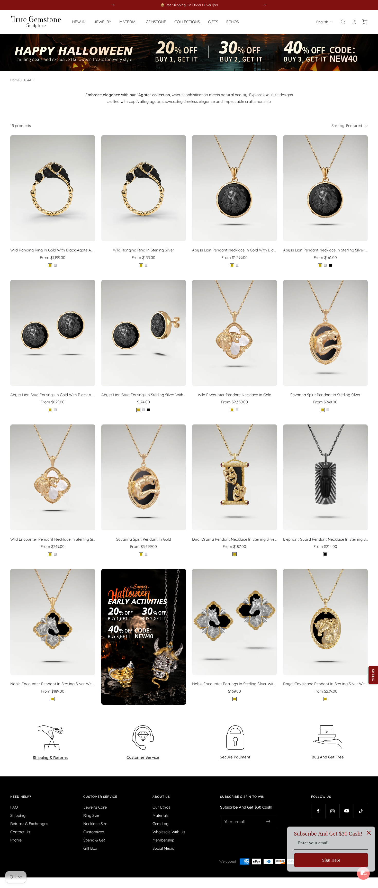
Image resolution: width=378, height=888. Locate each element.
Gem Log (160, 823)
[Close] (369, 833)
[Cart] (365, 21)
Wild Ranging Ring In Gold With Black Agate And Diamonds (52, 250)
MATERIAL (128, 21)
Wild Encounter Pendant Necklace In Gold (234, 394)
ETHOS (232, 21)
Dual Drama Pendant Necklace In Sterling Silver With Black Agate (234, 539)
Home (15, 80)
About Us (161, 797)
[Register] (268, 821)
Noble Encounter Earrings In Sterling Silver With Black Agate (234, 683)
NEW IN (79, 21)
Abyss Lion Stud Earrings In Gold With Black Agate (52, 394)
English (322, 22)
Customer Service (100, 797)
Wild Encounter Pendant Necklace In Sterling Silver (52, 539)
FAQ (14, 807)
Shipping (17, 815)
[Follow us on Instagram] (332, 811)
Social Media (163, 848)
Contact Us (20, 831)
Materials (160, 815)
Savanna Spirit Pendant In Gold (143, 539)
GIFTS (213, 21)
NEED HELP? (20, 797)
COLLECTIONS (187, 21)
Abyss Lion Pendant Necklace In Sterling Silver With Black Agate (325, 250)
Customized (93, 831)
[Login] (354, 22)
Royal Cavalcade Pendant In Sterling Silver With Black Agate (325, 683)
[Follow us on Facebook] (318, 811)
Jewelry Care (95, 807)
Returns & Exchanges (29, 823)
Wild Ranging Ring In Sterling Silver (143, 250)
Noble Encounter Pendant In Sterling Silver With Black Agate (52, 683)
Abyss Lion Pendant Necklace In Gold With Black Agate (234, 250)
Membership (163, 840)
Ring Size (91, 815)
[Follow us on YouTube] (346, 811)
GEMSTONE (156, 21)
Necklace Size (95, 823)
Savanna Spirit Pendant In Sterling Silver (325, 394)
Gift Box (90, 848)
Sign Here (331, 860)
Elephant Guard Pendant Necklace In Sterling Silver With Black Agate (325, 539)
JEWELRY (102, 21)
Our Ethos (161, 807)
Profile (16, 840)
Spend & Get (94, 840)
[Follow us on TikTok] (361, 811)
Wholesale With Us (168, 831)
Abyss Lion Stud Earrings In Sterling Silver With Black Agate (143, 394)
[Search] (343, 22)
